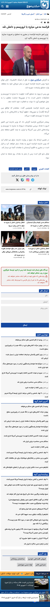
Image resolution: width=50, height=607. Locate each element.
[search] (2, 6)
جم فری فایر (41, 564)
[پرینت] (45, 22)
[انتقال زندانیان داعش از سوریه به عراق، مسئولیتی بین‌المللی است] (37, 239)
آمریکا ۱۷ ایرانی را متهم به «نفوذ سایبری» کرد (33, 538)
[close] (45, 576)
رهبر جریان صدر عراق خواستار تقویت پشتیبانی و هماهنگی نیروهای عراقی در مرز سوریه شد (13, 251)
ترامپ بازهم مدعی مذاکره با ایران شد (36, 544)
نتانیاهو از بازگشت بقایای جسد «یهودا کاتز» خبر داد (32, 514)
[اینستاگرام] (27, 179)
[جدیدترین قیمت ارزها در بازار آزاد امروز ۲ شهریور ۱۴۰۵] (44, 598)
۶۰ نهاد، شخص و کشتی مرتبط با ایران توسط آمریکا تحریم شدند (27, 452)
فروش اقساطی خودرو (37, 558)
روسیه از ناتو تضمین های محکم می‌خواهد (34, 406)
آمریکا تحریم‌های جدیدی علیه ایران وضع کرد (33, 509)
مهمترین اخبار (42, 334)
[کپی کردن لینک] (18, 189)
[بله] (22, 180)
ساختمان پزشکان (18, 558)
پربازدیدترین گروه (41, 474)
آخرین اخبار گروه (41, 401)
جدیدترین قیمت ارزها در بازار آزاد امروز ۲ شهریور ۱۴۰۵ (19, 597)
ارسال (25, 325)
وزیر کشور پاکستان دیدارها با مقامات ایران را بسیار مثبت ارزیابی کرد (26, 421)
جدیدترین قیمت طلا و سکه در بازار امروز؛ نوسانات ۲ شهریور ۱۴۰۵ (19, 584)
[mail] (48, 22)
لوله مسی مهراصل (25, 564)
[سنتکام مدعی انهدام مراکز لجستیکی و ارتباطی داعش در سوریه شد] (37, 213)
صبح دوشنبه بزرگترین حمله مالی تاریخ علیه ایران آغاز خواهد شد (27, 494)
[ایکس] (17, 180)
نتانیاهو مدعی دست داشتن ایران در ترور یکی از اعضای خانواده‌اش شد (25, 467)
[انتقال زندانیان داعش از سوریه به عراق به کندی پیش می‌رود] (13, 213)
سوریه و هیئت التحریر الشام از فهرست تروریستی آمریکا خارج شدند (26, 436)
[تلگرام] (32, 180)
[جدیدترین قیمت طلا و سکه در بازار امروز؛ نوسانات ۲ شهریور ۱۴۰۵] (41, 584)
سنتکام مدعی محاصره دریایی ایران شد (35, 441)
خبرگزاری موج (36, 79)
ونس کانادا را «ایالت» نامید (39, 447)
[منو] (7, 6)
